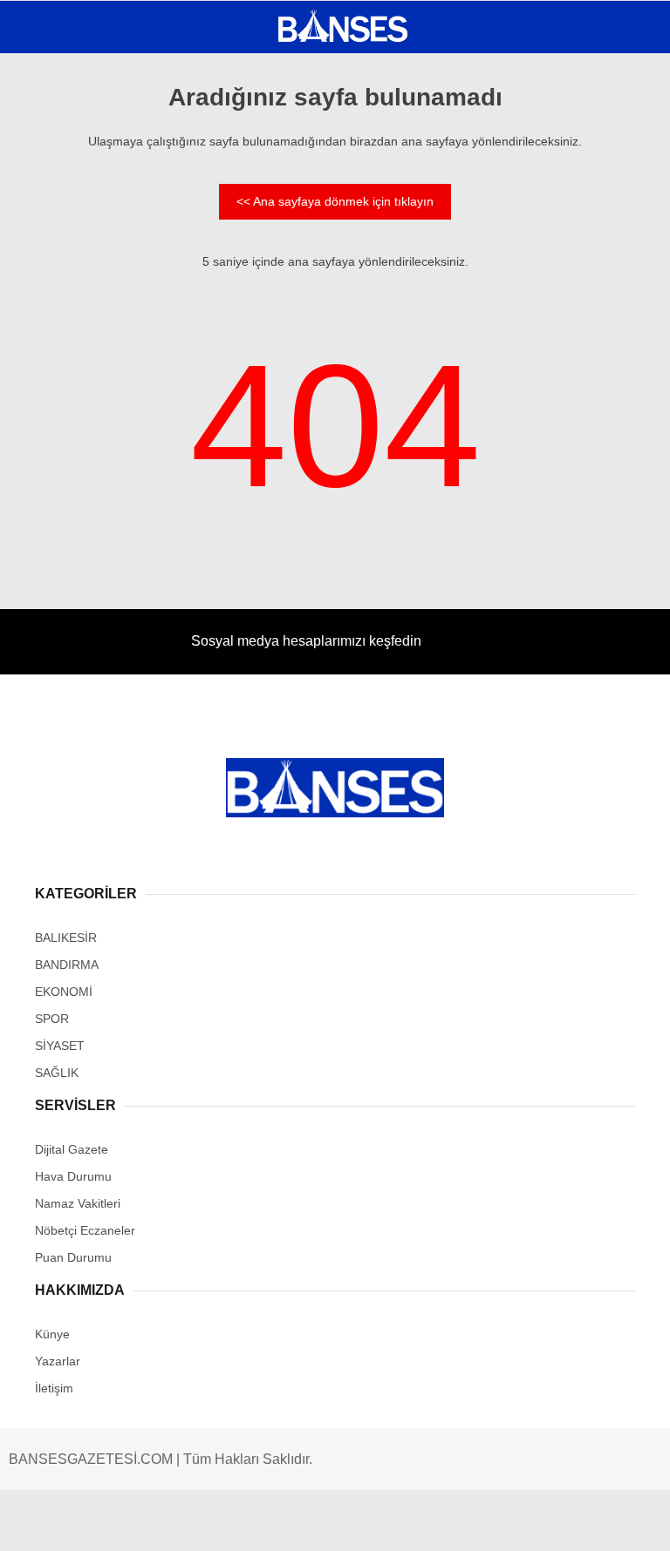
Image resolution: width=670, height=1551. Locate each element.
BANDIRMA (56, 179)
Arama (491, 84)
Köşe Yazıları (69, 320)
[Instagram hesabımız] (320, 1522)
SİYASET (50, 213)
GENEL (45, 143)
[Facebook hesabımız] (108, 1522)
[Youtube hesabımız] (427, 1522)
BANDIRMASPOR (72, 249)
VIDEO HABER (65, 284)
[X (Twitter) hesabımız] (215, 1522)
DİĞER (44, 355)
